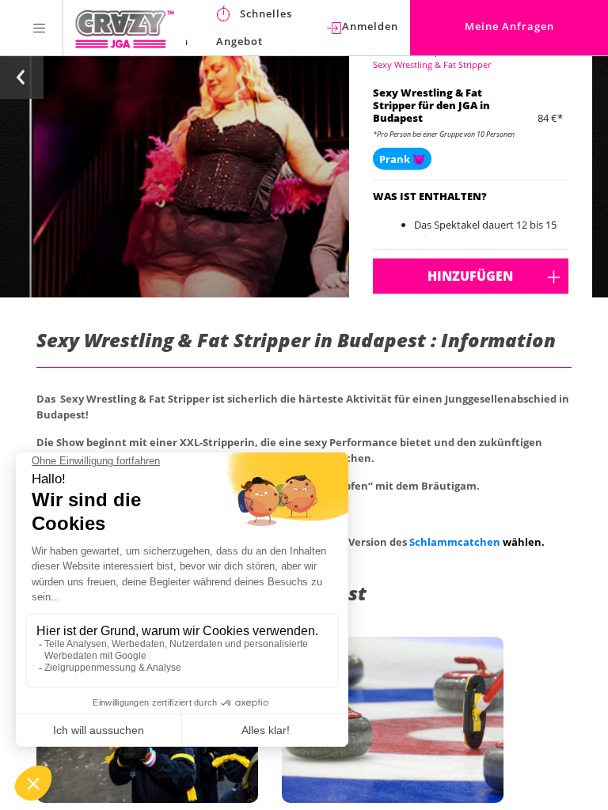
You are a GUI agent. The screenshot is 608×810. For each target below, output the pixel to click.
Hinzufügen (470, 276)
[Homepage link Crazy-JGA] (124, 27)
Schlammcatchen (454, 542)
